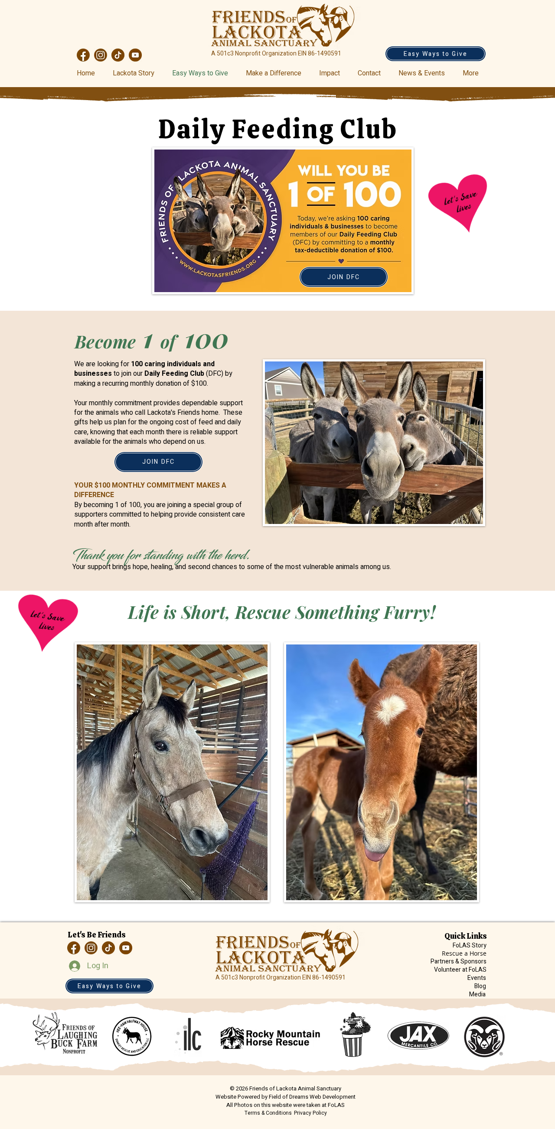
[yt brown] (135, 55)
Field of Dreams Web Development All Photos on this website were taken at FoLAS (291, 1101)
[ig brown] (100, 55)
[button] (424, 73)
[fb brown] (83, 55)
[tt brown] (117, 55)
